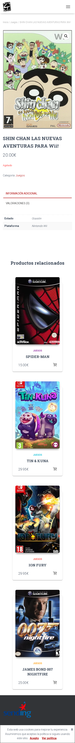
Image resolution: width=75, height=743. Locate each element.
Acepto (34, 738)
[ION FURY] (37, 519)
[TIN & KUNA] (37, 415)
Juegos (14, 22)
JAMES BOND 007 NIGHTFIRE (37, 671)
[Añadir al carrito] (55, 682)
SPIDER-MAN (37, 356)
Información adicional (21, 193)
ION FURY (38, 565)
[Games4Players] (8, 7)
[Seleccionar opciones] (55, 365)
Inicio (5, 22)
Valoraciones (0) (17, 203)
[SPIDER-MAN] (37, 310)
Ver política (49, 738)
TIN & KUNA (37, 461)
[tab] (37, 193)
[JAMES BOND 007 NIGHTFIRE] (37, 623)
